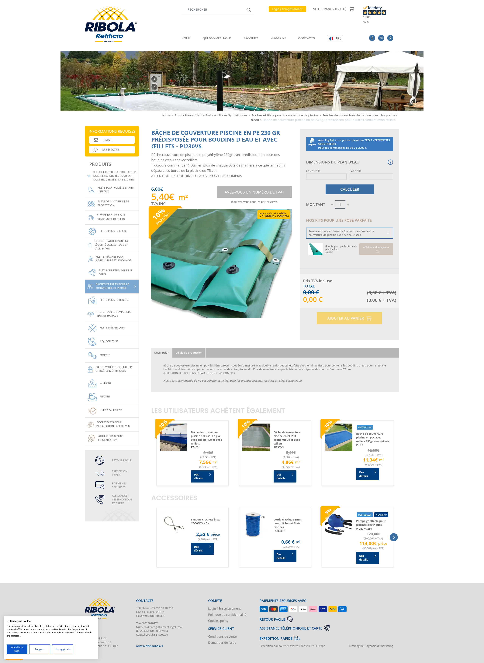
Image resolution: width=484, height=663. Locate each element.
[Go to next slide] (394, 537)
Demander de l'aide (222, 642)
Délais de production (188, 352)
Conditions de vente (222, 636)
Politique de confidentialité (227, 615)
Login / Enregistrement (224, 608)
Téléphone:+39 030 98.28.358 (154, 608)
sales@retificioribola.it (150, 615)
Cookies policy (218, 621)
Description (161, 352)
